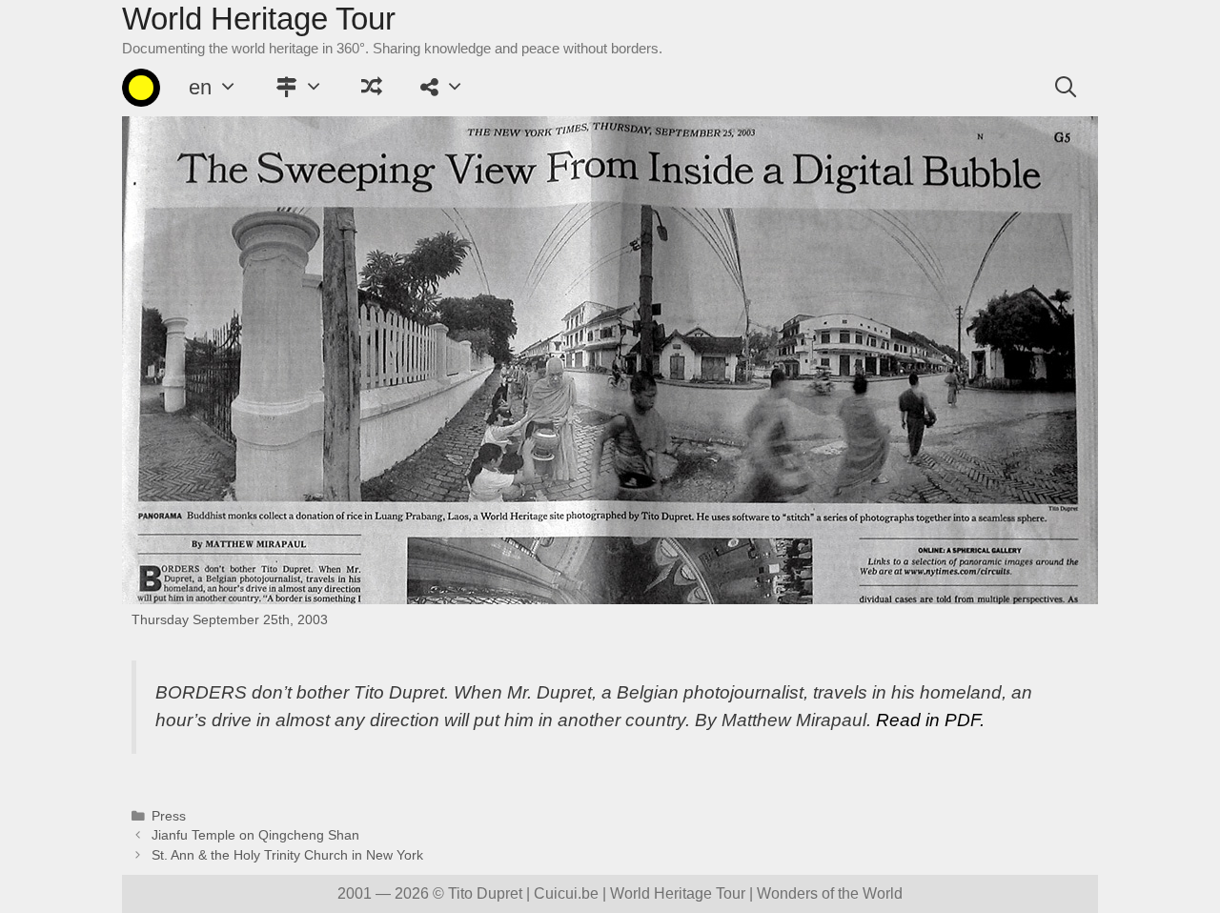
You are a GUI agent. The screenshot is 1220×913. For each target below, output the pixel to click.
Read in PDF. (930, 720)
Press (169, 816)
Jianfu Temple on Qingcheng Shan (255, 835)
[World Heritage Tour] (141, 87)
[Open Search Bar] (1065, 87)
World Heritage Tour (259, 18)
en (200, 87)
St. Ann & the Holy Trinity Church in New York (287, 855)
